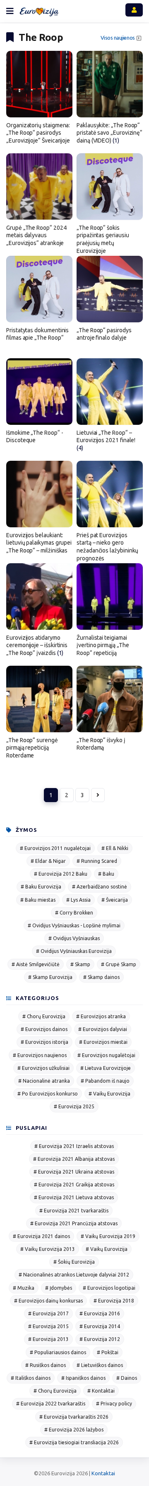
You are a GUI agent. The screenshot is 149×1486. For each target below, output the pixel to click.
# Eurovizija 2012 (99, 1339)
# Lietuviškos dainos (100, 1365)
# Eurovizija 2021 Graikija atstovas (74, 1184)
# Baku (106, 873)
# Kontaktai (101, 1390)
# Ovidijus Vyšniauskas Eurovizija (74, 951)
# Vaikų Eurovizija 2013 (47, 1249)
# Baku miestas (37, 900)
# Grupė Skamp (118, 964)
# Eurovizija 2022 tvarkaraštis (50, 1403)
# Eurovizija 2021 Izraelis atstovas (74, 1146)
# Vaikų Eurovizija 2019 (108, 1236)
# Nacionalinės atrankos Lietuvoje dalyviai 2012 (74, 1274)
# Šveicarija (114, 900)
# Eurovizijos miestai (103, 1042)
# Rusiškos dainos (45, 1365)
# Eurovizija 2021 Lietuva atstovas (74, 1197)
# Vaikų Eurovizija (109, 1093)
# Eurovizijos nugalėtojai (106, 1055)
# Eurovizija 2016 (99, 1313)
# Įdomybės (58, 1288)
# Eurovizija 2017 (48, 1313)
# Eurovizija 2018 (114, 1300)
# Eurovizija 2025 (74, 1106)
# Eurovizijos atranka (101, 1016)
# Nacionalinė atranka (44, 1081)
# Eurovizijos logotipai (109, 1288)
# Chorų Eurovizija (43, 1016)
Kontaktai (103, 1473)
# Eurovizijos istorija (44, 1042)
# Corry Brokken (74, 912)
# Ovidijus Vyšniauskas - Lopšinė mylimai (74, 925)
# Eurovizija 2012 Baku (60, 873)
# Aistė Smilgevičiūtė (36, 964)
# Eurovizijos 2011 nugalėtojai (55, 848)
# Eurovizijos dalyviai (102, 1029)
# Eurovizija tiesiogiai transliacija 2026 (74, 1442)
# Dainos (126, 1378)
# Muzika (23, 1288)
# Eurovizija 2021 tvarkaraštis (73, 1210)
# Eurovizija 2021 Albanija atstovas (74, 1159)
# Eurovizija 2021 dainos (41, 1236)
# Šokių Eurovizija (74, 1262)
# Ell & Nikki (114, 848)
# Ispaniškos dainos (83, 1378)
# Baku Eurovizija (41, 886)
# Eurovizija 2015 (48, 1326)
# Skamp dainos (101, 977)
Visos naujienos (118, 37)
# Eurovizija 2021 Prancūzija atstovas (74, 1223)
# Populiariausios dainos (58, 1352)
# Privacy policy (114, 1403)
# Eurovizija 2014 (99, 1326)
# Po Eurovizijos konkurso (47, 1093)
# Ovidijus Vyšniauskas (74, 938)
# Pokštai (107, 1352)
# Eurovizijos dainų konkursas (48, 1300)
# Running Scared (97, 861)
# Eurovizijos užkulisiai (43, 1068)
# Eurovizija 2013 (48, 1339)
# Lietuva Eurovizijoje (105, 1068)
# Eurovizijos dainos (44, 1029)
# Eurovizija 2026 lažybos (73, 1429)
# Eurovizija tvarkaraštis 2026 (73, 1416)
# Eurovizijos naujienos (40, 1055)
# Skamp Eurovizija (50, 977)
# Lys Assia (78, 900)
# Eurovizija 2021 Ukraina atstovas (74, 1171)
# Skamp (80, 964)
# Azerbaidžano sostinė (99, 886)
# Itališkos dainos (30, 1378)
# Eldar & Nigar (48, 861)
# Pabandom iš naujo (105, 1081)
